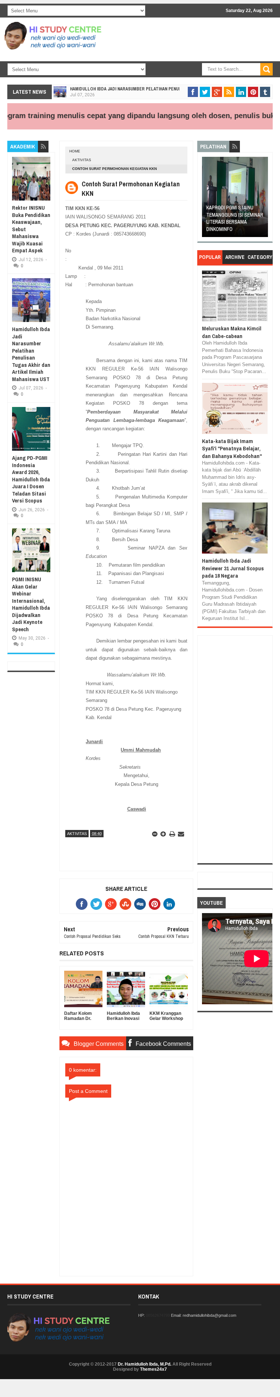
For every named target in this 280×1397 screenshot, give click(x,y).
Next (263, 199)
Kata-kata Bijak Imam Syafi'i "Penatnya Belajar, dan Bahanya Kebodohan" (232, 448)
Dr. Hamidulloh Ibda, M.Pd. (144, 1364)
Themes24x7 (153, 1369)
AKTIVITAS (81, 160)
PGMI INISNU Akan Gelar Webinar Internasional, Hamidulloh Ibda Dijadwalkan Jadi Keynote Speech (31, 604)
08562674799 (158, 1315)
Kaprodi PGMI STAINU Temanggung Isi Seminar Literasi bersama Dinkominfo (234, 218)
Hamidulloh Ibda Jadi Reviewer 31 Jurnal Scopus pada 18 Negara (233, 568)
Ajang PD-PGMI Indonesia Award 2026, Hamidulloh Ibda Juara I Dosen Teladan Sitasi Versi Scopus (31, 479)
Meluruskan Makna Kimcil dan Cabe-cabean (231, 332)
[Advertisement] (186, 80)
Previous (207, 199)
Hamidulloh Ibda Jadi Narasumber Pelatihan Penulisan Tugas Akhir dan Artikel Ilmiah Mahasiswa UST (31, 354)
